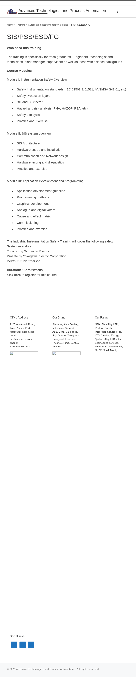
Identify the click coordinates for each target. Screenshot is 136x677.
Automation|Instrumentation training (48, 24)
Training (21, 24)
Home (10, 24)
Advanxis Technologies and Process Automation (45, 669)
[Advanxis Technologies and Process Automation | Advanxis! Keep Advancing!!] (12, 11)
